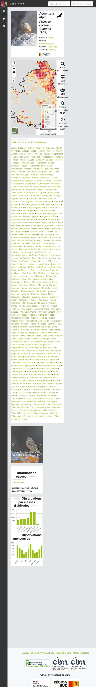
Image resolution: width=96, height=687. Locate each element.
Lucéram (23, 276)
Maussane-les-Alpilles (43, 279)
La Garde (56, 240)
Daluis (57, 204)
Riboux (34, 318)
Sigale (14, 386)
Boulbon (15, 174)
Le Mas (30, 264)
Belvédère (37, 168)
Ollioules (26, 297)
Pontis (14, 306)
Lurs (31, 276)
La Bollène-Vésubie (34, 234)
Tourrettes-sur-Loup (20, 398)
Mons (24, 288)
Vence (14, 410)
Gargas (20, 225)
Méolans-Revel (50, 282)
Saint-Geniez (25, 344)
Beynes (21, 171)
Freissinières (48, 222)
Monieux (15, 288)
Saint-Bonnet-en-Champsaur (24, 332)
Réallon (33, 315)
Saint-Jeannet (32, 347)
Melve (27, 282)
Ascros (47, 154)
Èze (54, 216)
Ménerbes (36, 282)
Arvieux (38, 154)
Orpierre (54, 297)
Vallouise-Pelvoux (19, 407)
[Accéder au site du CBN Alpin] (78, 663)
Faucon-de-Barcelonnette (23, 219)
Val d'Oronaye (54, 404)
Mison (33, 285)
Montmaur (41, 291)
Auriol (22, 160)
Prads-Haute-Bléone (28, 306)
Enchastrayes (27, 210)
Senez (50, 383)
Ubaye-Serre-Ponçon (42, 398)
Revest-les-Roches (20, 318)
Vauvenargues (43, 407)
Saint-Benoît (54, 329)
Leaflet (42, 134)
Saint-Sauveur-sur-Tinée (40, 374)
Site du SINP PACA (40, 653)
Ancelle (50, 151)
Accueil (26, 653)
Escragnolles (54, 213)
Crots (49, 201)
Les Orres (27, 273)
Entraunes (16, 213)
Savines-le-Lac (18, 383)
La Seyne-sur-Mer (47, 258)
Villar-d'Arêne (34, 410)
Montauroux (34, 288)
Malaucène (51, 276)
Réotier (53, 315)
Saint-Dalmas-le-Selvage (37, 338)
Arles (30, 154)
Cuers (23, 204)
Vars (32, 407)
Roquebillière (17, 321)
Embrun (15, 210)
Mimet (14, 285)
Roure (33, 324)
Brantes (34, 174)
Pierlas (53, 300)
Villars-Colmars (40, 413)
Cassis (54, 177)
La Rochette (40, 252)
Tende (36, 392)
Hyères (25, 231)
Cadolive (26, 177)
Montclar (46, 288)
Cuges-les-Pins (35, 204)
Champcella (30, 183)
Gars (28, 225)
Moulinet (15, 294)
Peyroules (43, 300)
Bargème (42, 163)
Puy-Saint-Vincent (46, 312)
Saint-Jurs (49, 350)
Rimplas (43, 318)
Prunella (52, 49)
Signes (22, 386)
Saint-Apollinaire (39, 329)
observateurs (37, 142)
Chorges (57, 195)
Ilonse (34, 231)
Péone (33, 300)
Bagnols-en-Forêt (54, 160)
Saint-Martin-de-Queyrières (45, 359)
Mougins (52, 291)
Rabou (25, 315)
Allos (33, 151)
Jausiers (49, 231)
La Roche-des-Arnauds (22, 252)
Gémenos (37, 225)
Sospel (47, 389)
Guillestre (15, 231)
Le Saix (31, 270)
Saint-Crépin (17, 338)
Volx (25, 419)
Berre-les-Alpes (51, 168)
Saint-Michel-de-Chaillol (49, 365)
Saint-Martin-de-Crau (41, 356)
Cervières (57, 180)
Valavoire (31, 401)
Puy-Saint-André (41, 309)
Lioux (13, 276)
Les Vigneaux (53, 273)
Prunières (45, 306)
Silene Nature (17, 3)
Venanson (56, 407)
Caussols (38, 180)
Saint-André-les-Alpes (39, 326)
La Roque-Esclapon (38, 255)
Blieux (56, 171)
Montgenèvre (27, 291)
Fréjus (58, 222)
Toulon (31, 395)
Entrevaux (41, 213)
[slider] (41, 129)
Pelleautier (23, 300)
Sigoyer (41, 386)
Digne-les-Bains (41, 207)
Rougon (24, 324)
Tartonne (26, 392)
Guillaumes (56, 228)
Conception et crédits (61, 653)
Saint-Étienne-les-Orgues (41, 341)
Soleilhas (37, 389)
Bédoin (27, 168)
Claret (31, 198)
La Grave (15, 243)
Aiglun (31, 148)
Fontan (25, 222)
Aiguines (50, 148)
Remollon (43, 315)
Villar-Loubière (50, 410)
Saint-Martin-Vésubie (45, 362)
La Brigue (49, 234)
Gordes (14, 228)
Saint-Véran (33, 377)
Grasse (34, 228)
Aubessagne (48, 157)
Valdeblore (26, 404)
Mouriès (25, 294)
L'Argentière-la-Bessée (29, 249)
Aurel (15, 160)
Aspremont (57, 154)
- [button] (14, 76)
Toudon (22, 395)
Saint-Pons (52, 368)
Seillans (31, 383)
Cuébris (15, 204)
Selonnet (41, 383)
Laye (40, 261)
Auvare (31, 160)
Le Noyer (22, 267)
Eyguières (46, 216)
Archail (22, 154)
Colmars (51, 198)
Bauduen (15, 165)
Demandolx (16, 207)
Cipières (15, 198)
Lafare (47, 240)
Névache (15, 297)
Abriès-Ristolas (18, 148)
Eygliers (36, 216)
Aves (49, 37)
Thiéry (44, 392)
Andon (59, 151)
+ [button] (14, 68)
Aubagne (36, 157)
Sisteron (27, 389)
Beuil (13, 171)
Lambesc (36, 243)
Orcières (36, 297)
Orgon (45, 297)
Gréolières (44, 228)
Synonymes (18, 482)
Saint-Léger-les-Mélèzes (42, 353)
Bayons (25, 165)
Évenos (26, 216)
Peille (13, 300)
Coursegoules (27, 201)
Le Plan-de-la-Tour (37, 267)
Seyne (58, 383)
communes (19, 142)
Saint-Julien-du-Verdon (31, 350)
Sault (48, 380)
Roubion (15, 324)
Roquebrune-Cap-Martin (37, 321)
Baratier (16, 163)
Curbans (49, 204)
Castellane (16, 180)
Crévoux (40, 201)
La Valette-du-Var (27, 261)
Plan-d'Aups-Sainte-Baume (34, 303)
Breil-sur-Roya (46, 174)
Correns (15, 201)
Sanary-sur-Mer (27, 380)
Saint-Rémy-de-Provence (38, 371)
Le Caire (49, 261)
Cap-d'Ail (44, 177)
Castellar (27, 180)
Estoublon (16, 216)
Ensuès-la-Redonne (45, 210)
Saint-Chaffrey (27, 335)
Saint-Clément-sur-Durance (49, 335)
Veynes (22, 410)
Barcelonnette (29, 163)
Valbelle (41, 401)
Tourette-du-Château (47, 395)
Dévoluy (28, 207)
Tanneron (15, 392)
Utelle (57, 398)
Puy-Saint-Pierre (28, 312)
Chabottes (18, 183)
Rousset (42, 324)
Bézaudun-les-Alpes (36, 171)
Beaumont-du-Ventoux (41, 165)
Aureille (59, 157)
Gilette (58, 225)
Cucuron (58, 201)
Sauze (55, 380)
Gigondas (48, 225)
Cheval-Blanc (44, 195)
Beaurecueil (16, 168)
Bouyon (24, 174)
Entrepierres (28, 213)
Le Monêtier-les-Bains (46, 264)
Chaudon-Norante (27, 195)
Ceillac (47, 180)
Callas (35, 177)
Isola (41, 231)
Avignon (40, 160)
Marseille (26, 279)
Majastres (39, 276)
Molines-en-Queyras (47, 285)
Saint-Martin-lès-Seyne (22, 362)
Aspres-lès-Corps (21, 157)
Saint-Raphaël (17, 371)
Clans (23, 198)
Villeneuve (55, 413)
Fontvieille (35, 222)
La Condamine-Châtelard (30, 240)
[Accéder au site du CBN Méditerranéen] (61, 663)
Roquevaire (56, 321)
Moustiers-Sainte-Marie (42, 294)
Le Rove (22, 270)
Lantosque (29, 246)
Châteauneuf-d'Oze (34, 189)
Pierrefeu (15, 303)
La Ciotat (42, 237)
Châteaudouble (40, 186)
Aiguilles (40, 148)
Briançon (15, 177)
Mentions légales (81, 653)
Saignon (52, 324)
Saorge (40, 380)
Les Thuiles (39, 273)
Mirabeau (23, 285)
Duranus (55, 207)
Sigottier (32, 386)
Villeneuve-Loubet (43, 416)
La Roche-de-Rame (52, 249)
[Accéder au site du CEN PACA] (38, 663)
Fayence (42, 219)
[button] (14, 72)
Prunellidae (53, 46)
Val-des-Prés (39, 404)
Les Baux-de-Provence (47, 270)
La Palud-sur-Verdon (46, 246)
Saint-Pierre (39, 368)
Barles (51, 163)
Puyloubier (27, 309)
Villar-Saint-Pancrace (21, 413)
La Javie (26, 243)
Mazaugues (16, 282)
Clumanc (40, 198)
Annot (14, 154)
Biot (50, 171)
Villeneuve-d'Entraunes (22, 416)
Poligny (52, 303)
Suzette (55, 389)
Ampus (41, 151)
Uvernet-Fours (18, 401)
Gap (13, 225)
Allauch (25, 151)
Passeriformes (46, 43)
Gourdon (24, 228)
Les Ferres (16, 273)
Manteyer (15, 279)
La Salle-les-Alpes (28, 258)
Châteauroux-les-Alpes (34, 192)
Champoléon (44, 183)
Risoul (52, 318)
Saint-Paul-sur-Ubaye (21, 368)
